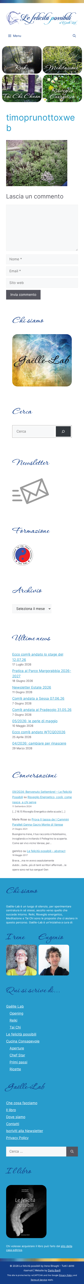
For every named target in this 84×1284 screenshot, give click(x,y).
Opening (16, 1013)
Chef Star (17, 1055)
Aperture (17, 1048)
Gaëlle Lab (15, 1006)
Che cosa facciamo (21, 1103)
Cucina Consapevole (23, 1041)
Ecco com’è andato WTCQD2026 (38, 732)
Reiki (13, 1020)
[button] (74, 36)
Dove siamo (15, 1117)
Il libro (11, 1110)
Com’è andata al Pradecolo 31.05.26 (42, 710)
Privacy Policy (17, 1138)
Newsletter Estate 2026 (31, 687)
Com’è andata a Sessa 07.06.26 (38, 698)
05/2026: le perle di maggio (34, 721)
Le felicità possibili (21, 1034)
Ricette (15, 1069)
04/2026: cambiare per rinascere (39, 743)
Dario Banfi (54, 1270)
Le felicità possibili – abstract (46, 851)
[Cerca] (63, 431)
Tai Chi (15, 1027)
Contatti (12, 1124)
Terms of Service (39, 1279)
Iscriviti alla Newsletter (24, 1131)
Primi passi (18, 1062)
